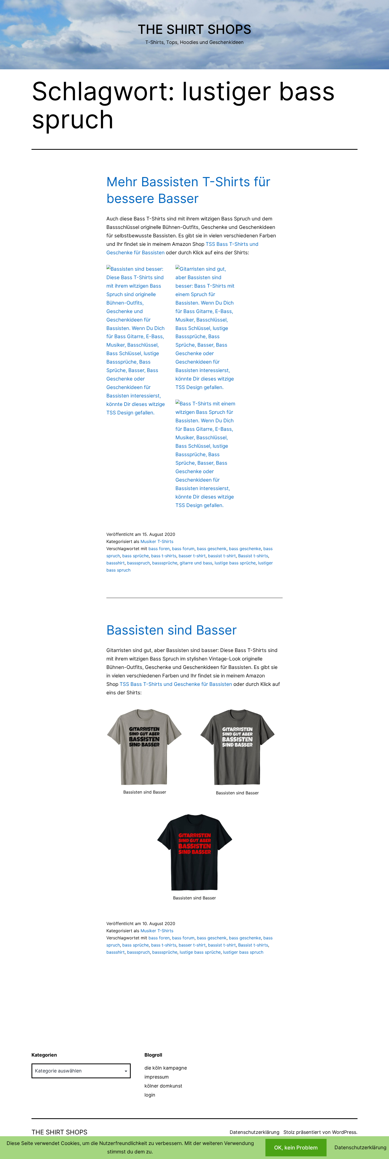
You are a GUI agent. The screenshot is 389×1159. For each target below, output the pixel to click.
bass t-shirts (163, 555)
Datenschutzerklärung (254, 1132)
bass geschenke (245, 548)
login (149, 1095)
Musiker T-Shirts (157, 541)
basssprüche (164, 562)
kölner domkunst (163, 1086)
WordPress (344, 1132)
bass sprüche (135, 555)
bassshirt (115, 562)
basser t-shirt (192, 555)
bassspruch (138, 562)
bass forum (183, 548)
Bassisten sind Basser (171, 630)
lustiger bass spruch (243, 952)
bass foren (159, 548)
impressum (156, 1077)
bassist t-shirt (222, 555)
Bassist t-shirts (253, 555)
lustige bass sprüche (235, 562)
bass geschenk (212, 548)
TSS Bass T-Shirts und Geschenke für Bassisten (176, 684)
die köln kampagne (165, 1068)
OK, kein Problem (296, 1147)
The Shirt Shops (194, 29)
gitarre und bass (196, 562)
